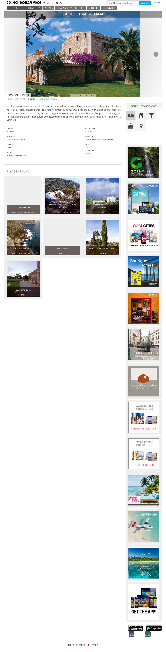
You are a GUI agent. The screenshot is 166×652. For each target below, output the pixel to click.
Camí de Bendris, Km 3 (16, 140)
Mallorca (20, 99)
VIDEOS (94, 8)
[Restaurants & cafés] (141, 115)
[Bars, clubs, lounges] (151, 115)
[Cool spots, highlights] (141, 126)
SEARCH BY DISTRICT (71, 8)
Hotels (31, 99)
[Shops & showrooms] (131, 126)
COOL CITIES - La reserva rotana (27, 3)
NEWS (49, 8)
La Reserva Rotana (48, 99)
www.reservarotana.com (16, 156)
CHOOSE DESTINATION (24, 8)
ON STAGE (109, 8)
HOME (9, 99)
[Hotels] (131, 115)
